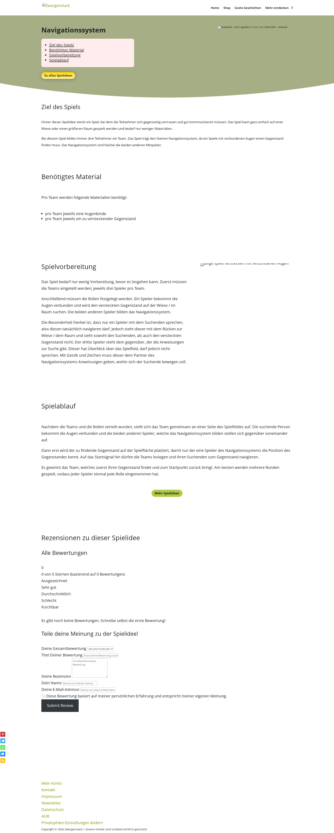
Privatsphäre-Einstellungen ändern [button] (72, 822)
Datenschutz (52, 809)
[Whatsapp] (2, 747)
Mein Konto (51, 783)
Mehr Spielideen (167, 493)
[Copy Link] (2, 760)
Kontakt (48, 789)
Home (215, 8)
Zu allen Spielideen (58, 75)
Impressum (51, 796)
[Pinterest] (2, 734)
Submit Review (60, 705)
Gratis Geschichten (248, 8)
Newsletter (51, 803)
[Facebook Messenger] (2, 754)
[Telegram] (2, 740)
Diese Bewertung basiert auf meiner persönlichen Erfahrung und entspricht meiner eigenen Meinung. (136, 696)
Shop (226, 8)
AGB (45, 816)
